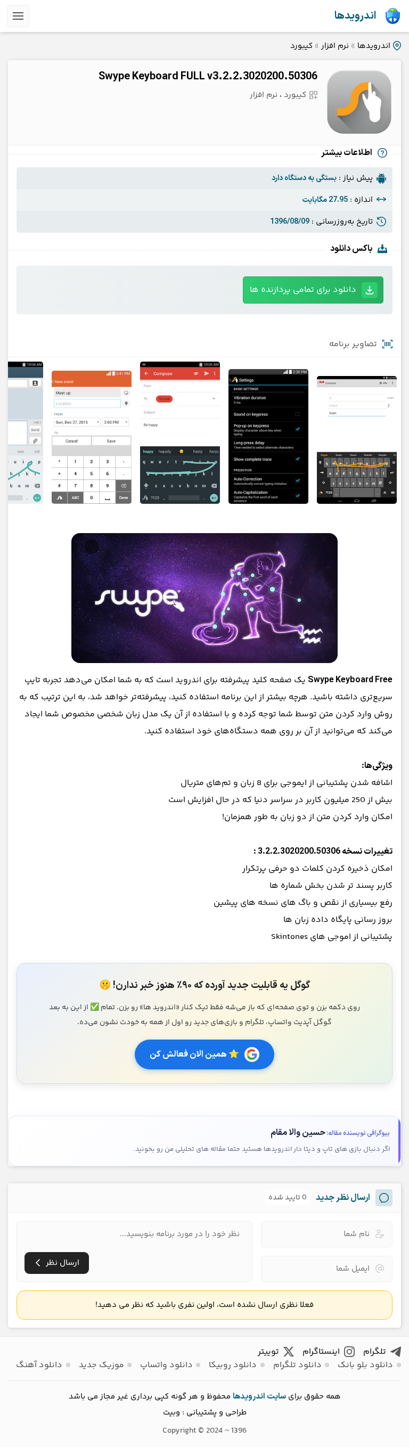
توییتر (268, 1352)
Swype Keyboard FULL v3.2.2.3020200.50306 (208, 77)
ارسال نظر (62, 1263)
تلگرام (374, 1352)
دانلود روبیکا (233, 1365)
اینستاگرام (321, 1352)
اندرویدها (355, 16)
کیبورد (301, 46)
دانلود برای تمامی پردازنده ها (303, 290)
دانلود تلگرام (297, 1365)
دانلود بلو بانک (365, 1365)
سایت (276, 1397)
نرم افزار (335, 46)
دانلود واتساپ (166, 1365)
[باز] (18, 16)
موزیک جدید (101, 1365)
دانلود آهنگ (39, 1365)
